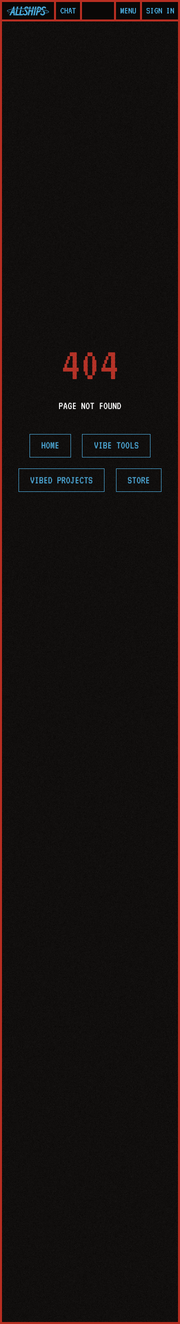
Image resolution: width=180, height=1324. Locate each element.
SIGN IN (160, 10)
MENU (128, 10)
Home (51, 445)
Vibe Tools (116, 445)
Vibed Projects (61, 480)
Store (139, 480)
